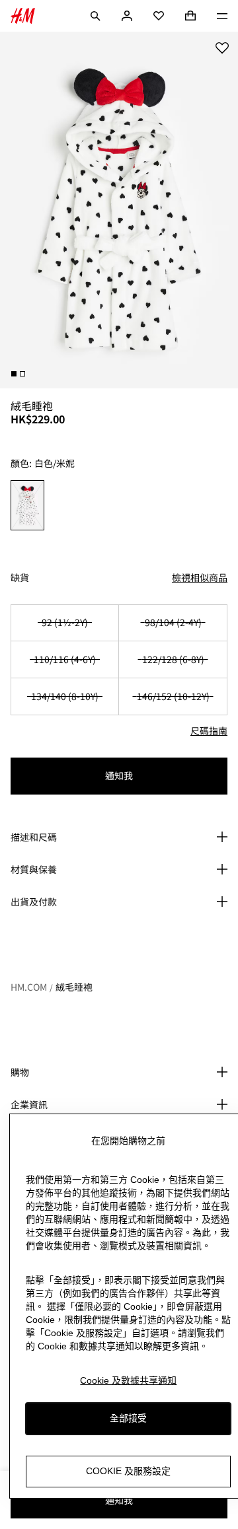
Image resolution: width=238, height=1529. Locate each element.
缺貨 (20, 577)
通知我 (119, 775)
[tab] (14, 374)
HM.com (29, 986)
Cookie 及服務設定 (128, 1471)
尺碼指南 (208, 730)
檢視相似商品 (199, 577)
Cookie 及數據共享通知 (128, 1380)
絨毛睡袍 (74, 986)
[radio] (27, 505)
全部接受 (128, 1418)
